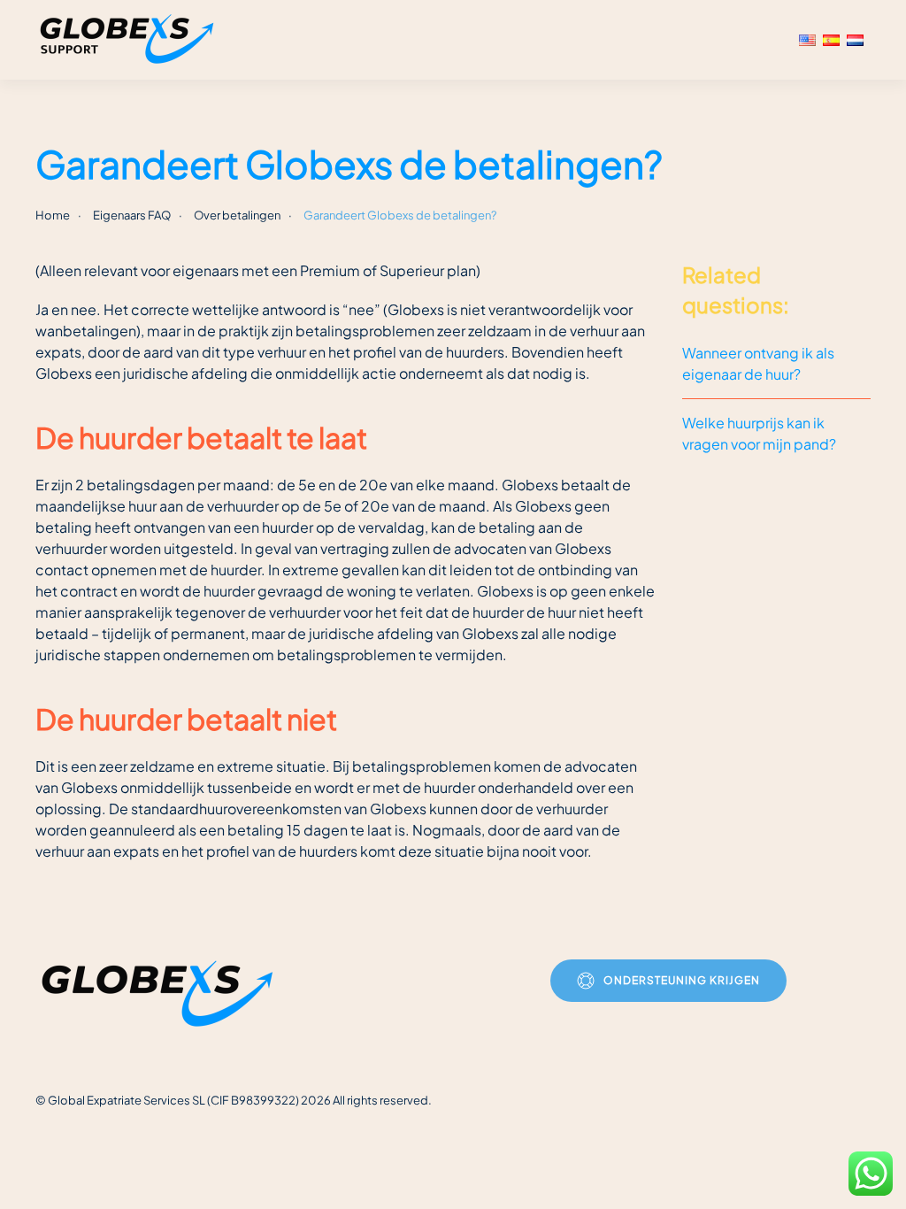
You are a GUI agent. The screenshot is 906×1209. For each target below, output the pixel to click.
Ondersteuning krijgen (681, 980)
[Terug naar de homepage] (129, 39)
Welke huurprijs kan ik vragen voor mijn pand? (759, 433)
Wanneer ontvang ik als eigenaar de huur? (758, 363)
